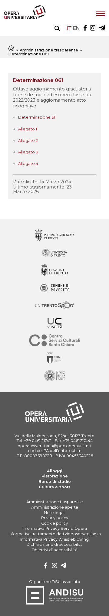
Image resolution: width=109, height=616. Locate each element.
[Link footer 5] (54, 323)
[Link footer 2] (54, 270)
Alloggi (54, 471)
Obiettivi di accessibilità (54, 550)
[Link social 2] (102, 28)
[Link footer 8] (54, 375)
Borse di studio (54, 481)
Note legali (54, 512)
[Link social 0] (85, 28)
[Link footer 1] (54, 253)
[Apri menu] (100, 13)
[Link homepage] (25, 18)
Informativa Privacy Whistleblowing (54, 539)
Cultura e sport (54, 487)
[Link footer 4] (54, 305)
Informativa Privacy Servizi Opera (54, 528)
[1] (54, 566)
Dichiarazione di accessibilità (54, 544)
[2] (64, 566)
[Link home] (11, 50)
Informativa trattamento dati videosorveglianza (54, 534)
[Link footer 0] (54, 235)
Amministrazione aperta (54, 507)
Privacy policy (54, 518)
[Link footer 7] (54, 358)
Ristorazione (54, 476)
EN (76, 28)
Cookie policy (54, 523)
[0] (46, 566)
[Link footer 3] (54, 288)
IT (69, 28)
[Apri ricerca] (57, 28)
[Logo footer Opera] (54, 421)
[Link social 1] (92, 28)
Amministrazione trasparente (49, 50)
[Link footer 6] (54, 340)
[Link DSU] (54, 603)
